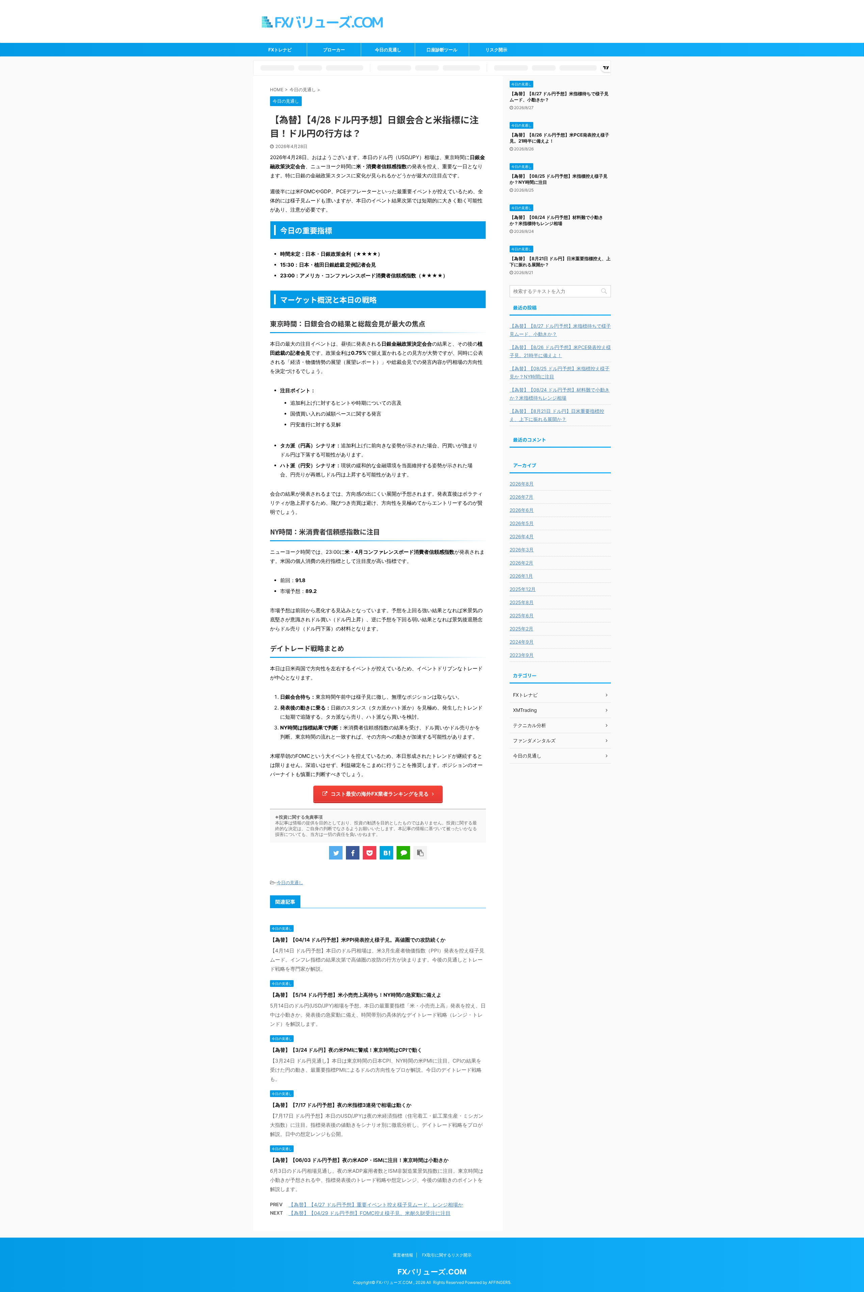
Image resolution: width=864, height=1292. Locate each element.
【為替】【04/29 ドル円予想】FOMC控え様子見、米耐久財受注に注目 (370, 1213)
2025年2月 (521, 628)
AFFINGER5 (499, 1282)
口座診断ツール (442, 49)
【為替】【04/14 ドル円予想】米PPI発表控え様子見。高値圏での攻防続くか (358, 940)
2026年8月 (522, 484)
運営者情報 (403, 1255)
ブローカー (334, 49)
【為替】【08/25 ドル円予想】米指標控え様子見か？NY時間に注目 (560, 372)
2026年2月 (521, 563)
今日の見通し (388, 49)
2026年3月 (522, 549)
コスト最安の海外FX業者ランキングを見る (380, 794)
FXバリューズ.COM (432, 1271)
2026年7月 (521, 497)
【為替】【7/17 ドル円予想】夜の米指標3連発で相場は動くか (340, 1105)
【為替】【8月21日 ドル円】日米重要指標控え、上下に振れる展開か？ (557, 415)
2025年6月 (522, 615)
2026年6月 (522, 510)
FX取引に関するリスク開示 (446, 1255)
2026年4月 (522, 536)
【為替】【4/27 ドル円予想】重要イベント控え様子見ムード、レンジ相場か (376, 1204)
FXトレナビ (280, 49)
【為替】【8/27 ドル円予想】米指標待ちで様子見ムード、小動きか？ (560, 330)
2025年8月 (522, 602)
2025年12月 (523, 589)
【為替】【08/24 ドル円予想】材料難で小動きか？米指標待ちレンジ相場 (560, 394)
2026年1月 (521, 576)
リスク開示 (496, 49)
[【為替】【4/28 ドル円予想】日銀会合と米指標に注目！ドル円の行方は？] (386, 853)
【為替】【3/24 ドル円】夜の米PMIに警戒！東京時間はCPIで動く (346, 1050)
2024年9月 (522, 642)
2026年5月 (522, 523)
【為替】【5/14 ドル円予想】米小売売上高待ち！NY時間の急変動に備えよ (355, 995)
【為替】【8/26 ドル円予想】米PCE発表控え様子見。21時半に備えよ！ (560, 351)
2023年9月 (522, 655)
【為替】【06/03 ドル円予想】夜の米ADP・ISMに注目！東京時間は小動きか (359, 1160)
